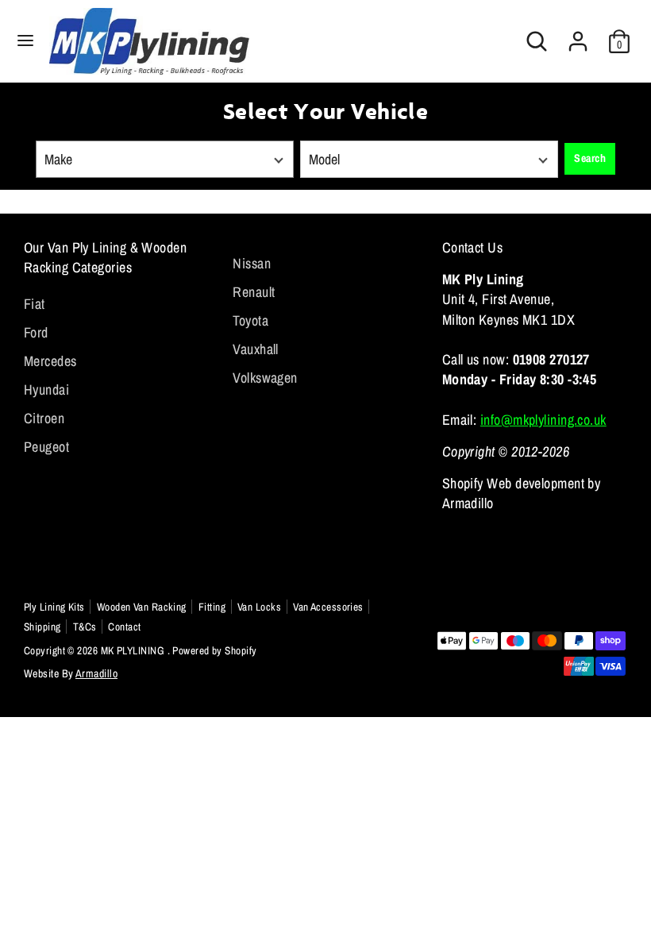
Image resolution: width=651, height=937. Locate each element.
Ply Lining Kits (54, 607)
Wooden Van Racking (142, 607)
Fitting (211, 607)
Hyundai (46, 389)
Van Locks (259, 607)
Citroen (44, 418)
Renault (254, 292)
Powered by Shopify (214, 650)
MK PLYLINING (134, 650)
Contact (124, 626)
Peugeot (46, 447)
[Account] (578, 35)
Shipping (42, 626)
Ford (36, 332)
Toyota (250, 320)
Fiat (34, 304)
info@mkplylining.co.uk (543, 420)
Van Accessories (328, 607)
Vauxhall (256, 349)
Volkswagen (265, 378)
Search (590, 158)
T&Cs (85, 626)
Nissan (252, 263)
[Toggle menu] (25, 41)
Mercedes (50, 361)
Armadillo (96, 673)
